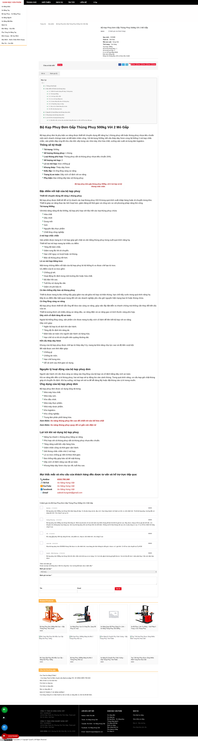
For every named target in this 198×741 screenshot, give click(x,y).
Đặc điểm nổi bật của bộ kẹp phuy (55, 88)
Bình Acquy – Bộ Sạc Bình (10, 36)
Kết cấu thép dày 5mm (56, 109)
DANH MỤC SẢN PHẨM (12, 2)
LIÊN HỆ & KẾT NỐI (87, 711)
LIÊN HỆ (83, 2)
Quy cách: (106, 37)
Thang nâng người (112, 721)
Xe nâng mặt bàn (112, 723)
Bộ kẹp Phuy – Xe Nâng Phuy (11, 14)
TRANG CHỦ (31, 2)
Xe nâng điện (111, 715)
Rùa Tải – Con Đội (7, 43)
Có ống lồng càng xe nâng (57, 103)
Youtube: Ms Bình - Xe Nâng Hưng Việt (93, 723)
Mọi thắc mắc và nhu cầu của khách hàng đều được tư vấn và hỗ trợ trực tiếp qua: (71, 120)
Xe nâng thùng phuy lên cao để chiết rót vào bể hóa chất (77, 421)
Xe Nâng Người (6, 17)
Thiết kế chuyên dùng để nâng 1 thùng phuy (62, 91)
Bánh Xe (4, 25)
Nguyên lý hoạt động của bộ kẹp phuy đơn (58, 112)
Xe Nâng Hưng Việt (65, 483)
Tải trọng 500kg (54, 93)
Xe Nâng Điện (6, 6)
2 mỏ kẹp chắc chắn (56, 96)
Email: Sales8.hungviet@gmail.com (92, 732)
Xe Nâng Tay (6, 10)
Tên (41, 588)
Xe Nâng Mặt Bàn (7, 21)
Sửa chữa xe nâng (138, 719)
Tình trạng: (106, 44)
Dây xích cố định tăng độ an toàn (59, 106)
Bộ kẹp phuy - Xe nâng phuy (115, 719)
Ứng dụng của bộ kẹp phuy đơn (55, 115)
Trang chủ (43, 24)
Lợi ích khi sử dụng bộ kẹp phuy (55, 117)
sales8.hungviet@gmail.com (69, 493)
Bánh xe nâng (111, 725)
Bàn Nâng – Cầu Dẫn (8, 28)
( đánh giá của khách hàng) (116, 31)
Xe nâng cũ (110, 731)
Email (79, 588)
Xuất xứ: (105, 39)
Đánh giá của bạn (46, 569)
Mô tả (43, 73)
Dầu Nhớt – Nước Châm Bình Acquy (13, 39)
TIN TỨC (71, 2)
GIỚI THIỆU (46, 2)
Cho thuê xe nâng (138, 715)
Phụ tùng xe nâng (112, 729)
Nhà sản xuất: (107, 42)
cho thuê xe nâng (65, 678)
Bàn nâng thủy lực (112, 727)
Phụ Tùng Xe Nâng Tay (9, 32)
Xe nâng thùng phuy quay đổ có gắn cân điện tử (73, 425)
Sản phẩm (51, 24)
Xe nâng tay (110, 717)
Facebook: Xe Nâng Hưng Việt (90, 727)
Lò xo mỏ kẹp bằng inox (57, 99)
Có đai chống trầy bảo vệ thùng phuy (60, 101)
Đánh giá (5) (53, 73)
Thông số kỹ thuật (51, 86)
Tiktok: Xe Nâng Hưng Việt (89, 719)
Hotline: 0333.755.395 (87, 715)
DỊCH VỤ (59, 2)
